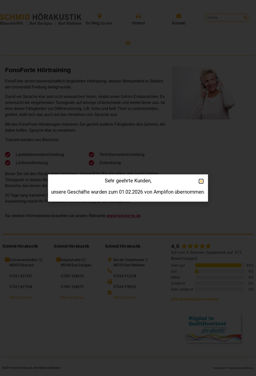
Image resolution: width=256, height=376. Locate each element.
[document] (128, 188)
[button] (11, 365)
